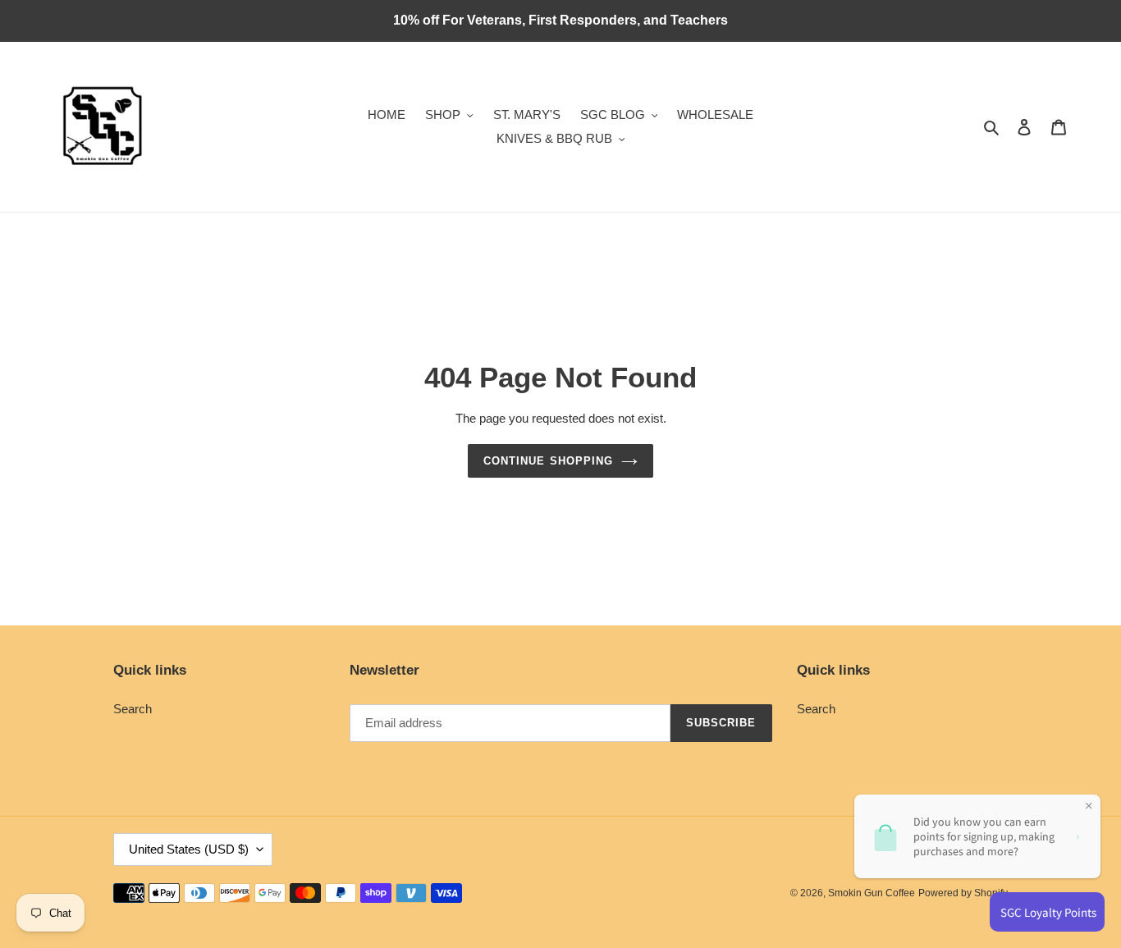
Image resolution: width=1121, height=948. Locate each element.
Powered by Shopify (963, 893)
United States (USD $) (189, 849)
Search (132, 709)
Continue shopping (548, 461)
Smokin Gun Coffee (871, 893)
